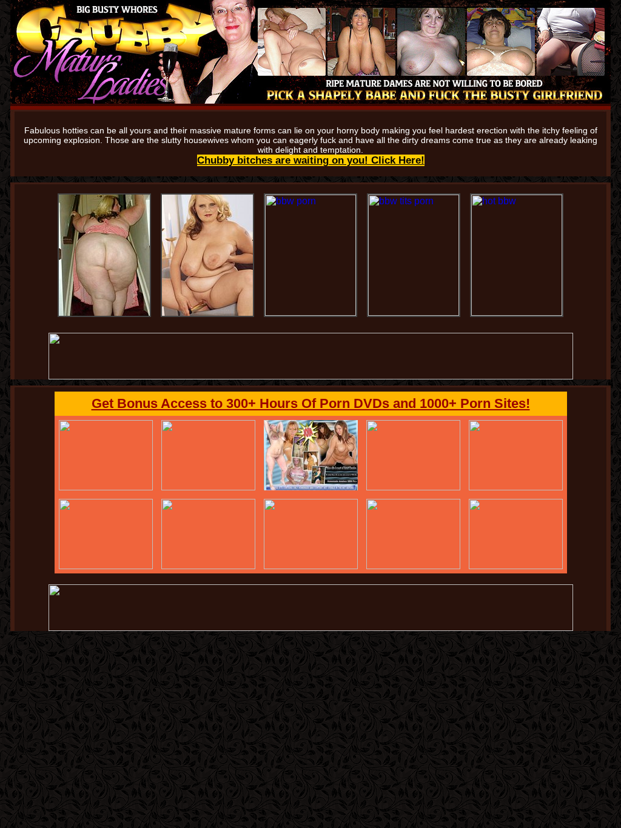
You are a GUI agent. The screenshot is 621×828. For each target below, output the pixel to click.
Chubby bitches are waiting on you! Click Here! (311, 160)
